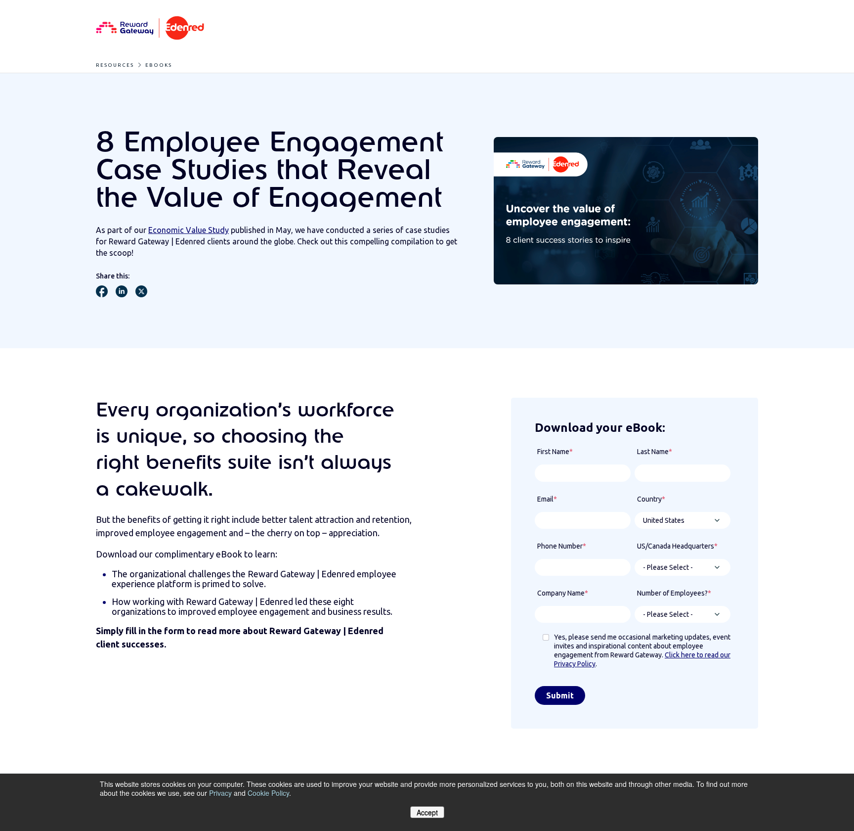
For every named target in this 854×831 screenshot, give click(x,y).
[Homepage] (150, 28)
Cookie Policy (268, 793)
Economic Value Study (188, 230)
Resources (115, 65)
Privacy (220, 793)
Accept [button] (427, 812)
